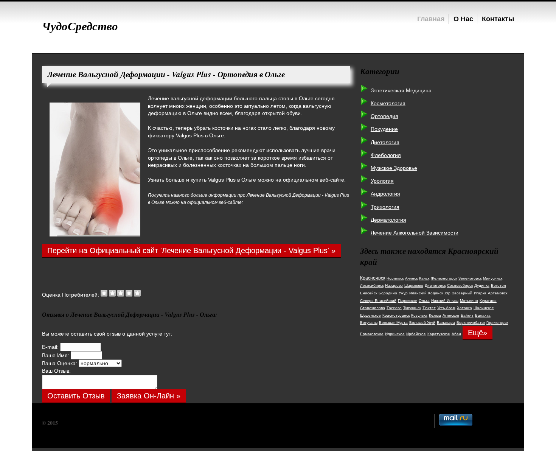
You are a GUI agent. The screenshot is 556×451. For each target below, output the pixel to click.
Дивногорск (435, 285)
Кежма (435, 315)
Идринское (395, 334)
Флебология (386, 155)
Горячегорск (497, 322)
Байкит (467, 315)
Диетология (385, 142)
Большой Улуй (422, 322)
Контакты (498, 18)
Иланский (418, 293)
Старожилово (372, 308)
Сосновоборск (460, 285)
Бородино (388, 293)
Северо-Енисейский (378, 301)
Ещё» (477, 332)
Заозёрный (462, 293)
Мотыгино (469, 301)
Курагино (488, 301)
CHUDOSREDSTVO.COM (90, 423)
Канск (424, 278)
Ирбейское (416, 334)
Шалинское (484, 308)
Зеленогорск (469, 278)
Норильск (395, 278)
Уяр (447, 293)
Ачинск (411, 278)
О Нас (463, 18)
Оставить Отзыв (76, 396)
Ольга (424, 301)
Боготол (498, 285)
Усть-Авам (446, 308)
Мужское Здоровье (394, 168)
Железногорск (444, 278)
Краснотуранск (396, 315)
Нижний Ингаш (444, 301)
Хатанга (464, 308)
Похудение (384, 129)
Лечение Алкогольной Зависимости (414, 233)
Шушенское (370, 315)
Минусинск (492, 278)
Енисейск (368, 293)
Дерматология (388, 220)
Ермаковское (372, 334)
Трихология (385, 207)
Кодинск (435, 293)
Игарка (480, 293)
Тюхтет (429, 308)
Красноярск (372, 278)
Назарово (394, 285)
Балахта (483, 315)
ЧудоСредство (80, 26)
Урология (382, 181)
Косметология (388, 103)
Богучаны (368, 322)
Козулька (419, 315)
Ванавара (446, 322)
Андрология (385, 194)
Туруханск (412, 308)
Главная (431, 18)
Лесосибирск (372, 285)
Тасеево (394, 308)
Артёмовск (497, 293)
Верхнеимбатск (471, 322)
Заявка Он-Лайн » (148, 396)
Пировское (407, 301)
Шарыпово (413, 285)
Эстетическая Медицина (401, 90)
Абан (456, 334)
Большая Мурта (393, 322)
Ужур (403, 293)
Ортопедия (384, 116)
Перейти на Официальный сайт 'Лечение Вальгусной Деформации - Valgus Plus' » (191, 250)
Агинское (451, 315)
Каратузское (438, 334)
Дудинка (481, 285)
